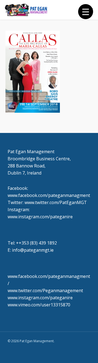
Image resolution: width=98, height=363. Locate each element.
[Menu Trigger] (85, 11)
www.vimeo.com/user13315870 (39, 305)
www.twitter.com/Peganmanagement (45, 291)
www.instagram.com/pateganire (40, 298)
